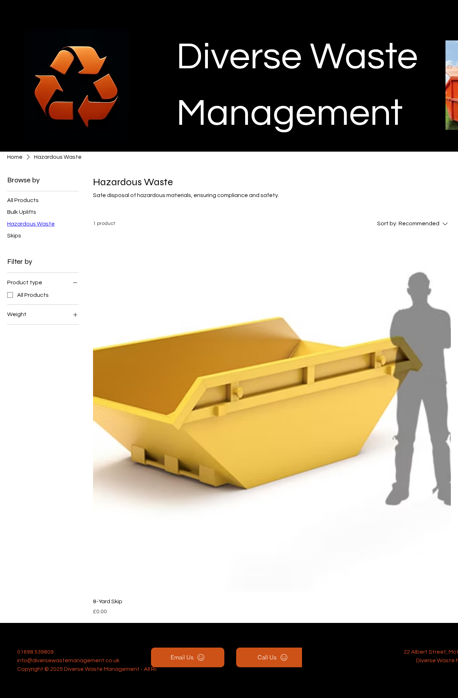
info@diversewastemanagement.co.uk (68, 660)
